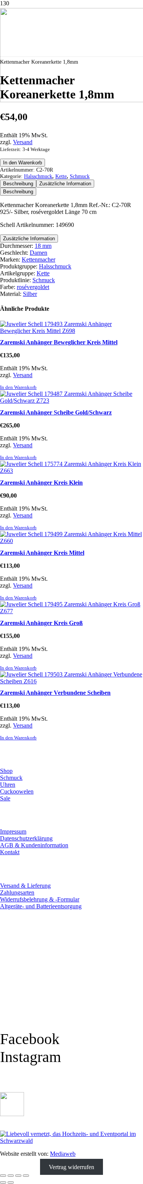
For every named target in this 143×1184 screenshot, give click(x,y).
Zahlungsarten (17, 892)
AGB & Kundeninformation (34, 845)
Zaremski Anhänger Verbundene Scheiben (55, 692)
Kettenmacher (38, 259)
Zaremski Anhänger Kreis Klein (41, 482)
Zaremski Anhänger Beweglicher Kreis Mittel (58, 342)
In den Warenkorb (22, 162)
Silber (30, 294)
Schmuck (80, 176)
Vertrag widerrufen (71, 1166)
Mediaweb (63, 1153)
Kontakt (9, 852)
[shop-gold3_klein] (12, 1114)
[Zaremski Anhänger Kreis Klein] (71, 470)
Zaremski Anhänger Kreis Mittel (42, 552)
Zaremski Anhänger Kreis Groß (41, 623)
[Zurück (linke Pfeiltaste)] (3, 1182)
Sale (5, 798)
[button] (18, 387)
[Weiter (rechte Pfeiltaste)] (11, 1182)
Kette (61, 176)
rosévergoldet (33, 287)
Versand (22, 142)
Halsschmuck (38, 176)
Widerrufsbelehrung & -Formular (39, 899)
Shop (6, 771)
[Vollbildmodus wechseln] (11, 1175)
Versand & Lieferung (25, 885)
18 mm (43, 246)
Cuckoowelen (17, 791)
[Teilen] (18, 1175)
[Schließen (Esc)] (26, 1175)
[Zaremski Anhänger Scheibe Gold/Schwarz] (71, 400)
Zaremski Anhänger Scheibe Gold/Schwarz (56, 412)
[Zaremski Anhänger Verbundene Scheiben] (71, 681)
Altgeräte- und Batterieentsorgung (41, 906)
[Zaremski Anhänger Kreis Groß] (71, 611)
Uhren (7, 784)
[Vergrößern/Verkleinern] (3, 1175)
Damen (38, 252)
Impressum (13, 831)
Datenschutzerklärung (26, 838)
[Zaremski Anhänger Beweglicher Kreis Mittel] (71, 331)
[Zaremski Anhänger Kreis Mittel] (71, 541)
